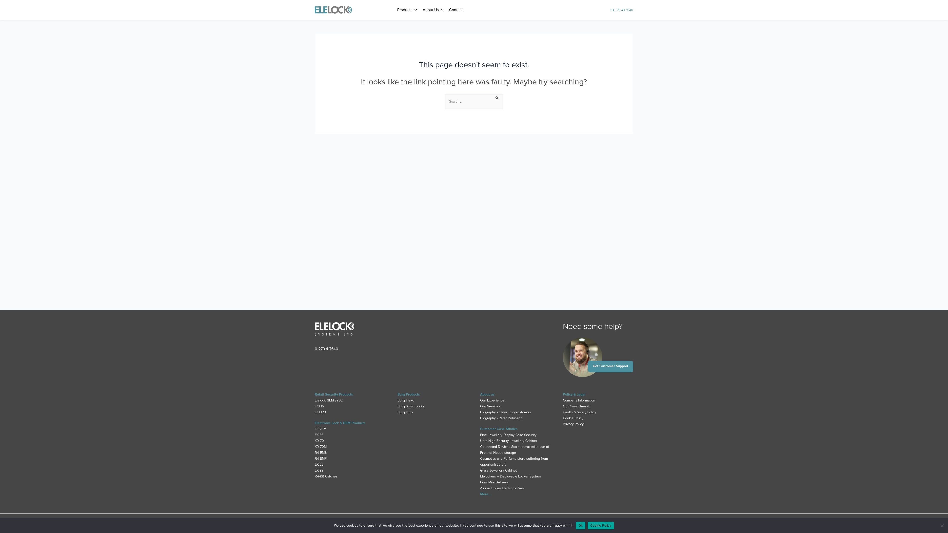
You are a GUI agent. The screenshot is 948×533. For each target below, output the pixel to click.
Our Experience (492, 400)
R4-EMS (321, 452)
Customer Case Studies (499, 429)
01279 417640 (622, 10)
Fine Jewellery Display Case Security (508, 435)
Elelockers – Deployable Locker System (510, 476)
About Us (431, 10)
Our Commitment (576, 406)
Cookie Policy (573, 418)
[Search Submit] (497, 97)
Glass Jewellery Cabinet (498, 470)
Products (404, 10)
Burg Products (408, 394)
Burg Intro (405, 412)
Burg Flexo (405, 400)
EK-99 (319, 470)
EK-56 (319, 435)
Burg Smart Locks (410, 406)
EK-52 (319, 464)
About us (487, 394)
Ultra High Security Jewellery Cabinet (508, 440)
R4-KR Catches (326, 476)
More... (485, 494)
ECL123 (320, 412)
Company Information (579, 400)
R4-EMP (321, 458)
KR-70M (321, 446)
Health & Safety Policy (579, 412)
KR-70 (319, 440)
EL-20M (320, 429)
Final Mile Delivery (494, 482)
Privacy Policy (573, 424)
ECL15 (319, 406)
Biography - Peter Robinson (501, 418)
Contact (456, 10)
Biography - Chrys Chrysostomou (505, 412)
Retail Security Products (334, 394)
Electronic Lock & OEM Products (340, 423)
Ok (580, 525)
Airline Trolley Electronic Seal (502, 488)
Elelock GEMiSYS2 (329, 400)
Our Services (490, 406)
